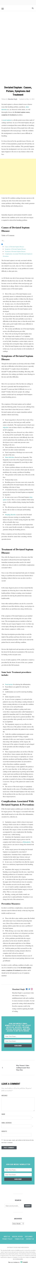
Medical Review (17, 1236)
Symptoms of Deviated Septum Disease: (15, 249)
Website (4, 1131)
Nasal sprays (9, 684)
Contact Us (30, 1239)
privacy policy (20, 1259)
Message (4, 1095)
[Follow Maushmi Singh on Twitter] (29, 989)
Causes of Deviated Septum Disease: (14, 247)
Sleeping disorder (10, 514)
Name (3, 1114)
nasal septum (7, 120)
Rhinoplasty (27, 842)
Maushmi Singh (12, 99)
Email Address (6, 1123)
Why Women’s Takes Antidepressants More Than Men (23, 1067)
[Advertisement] (18, 32)
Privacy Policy (7, 1239)
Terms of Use (19, 1239)
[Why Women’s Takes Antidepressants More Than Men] (10, 1067)
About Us (7, 1236)
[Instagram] (32, 989)
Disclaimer (28, 1236)
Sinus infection (9, 457)
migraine (5, 427)
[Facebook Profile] (27, 989)
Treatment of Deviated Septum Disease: (15, 251)
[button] (2, 9)
